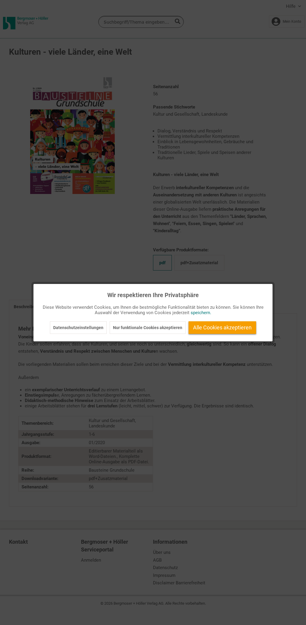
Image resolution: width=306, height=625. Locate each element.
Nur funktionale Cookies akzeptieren (147, 327)
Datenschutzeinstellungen (78, 327)
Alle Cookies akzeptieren (222, 327)
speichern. (201, 312)
